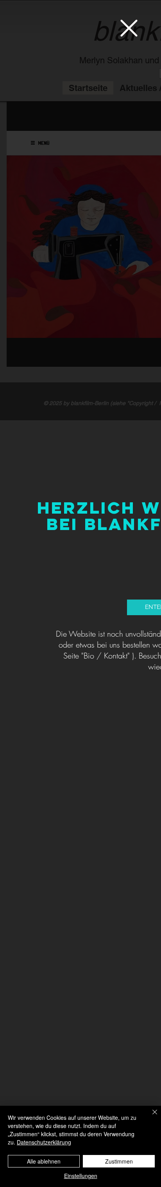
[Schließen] (150, 1116)
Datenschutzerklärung (44, 1142)
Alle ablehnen (44, 1161)
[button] (129, 28)
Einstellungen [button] (80, 1176)
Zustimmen (119, 1161)
